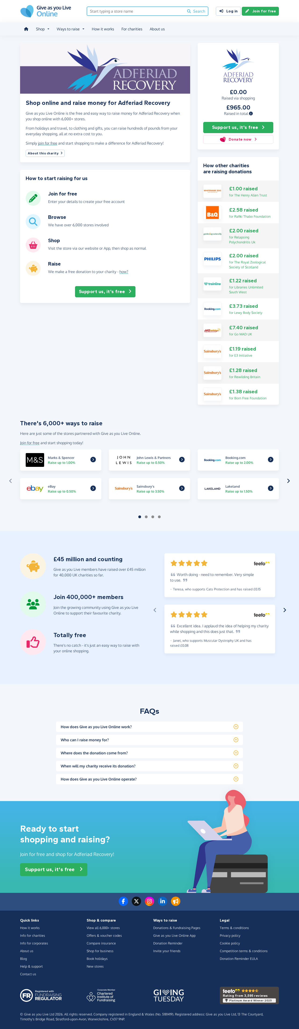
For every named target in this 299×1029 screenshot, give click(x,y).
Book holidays (97, 959)
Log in (232, 11)
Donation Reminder (167, 943)
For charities (131, 29)
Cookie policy (230, 943)
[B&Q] (212, 212)
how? (123, 271)
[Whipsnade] (212, 190)
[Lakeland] (270, 489)
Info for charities (32, 935)
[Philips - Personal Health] (212, 258)
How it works (103, 29)
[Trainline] (212, 283)
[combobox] (135, 11)
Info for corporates (34, 943)
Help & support (31, 966)
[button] (251, 113)
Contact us (28, 974)
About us (157, 29)
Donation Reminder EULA (239, 959)
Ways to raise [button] (68, 29)
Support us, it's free (235, 127)
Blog (23, 959)
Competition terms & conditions (244, 951)
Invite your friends (167, 951)
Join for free (264, 11)
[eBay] (93, 489)
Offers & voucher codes (104, 935)
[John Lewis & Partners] (182, 460)
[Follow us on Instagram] (149, 904)
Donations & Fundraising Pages (176, 928)
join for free (47, 143)
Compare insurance (101, 943)
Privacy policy (230, 935)
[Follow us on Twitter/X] (136, 904)
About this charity (43, 153)
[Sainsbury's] (212, 351)
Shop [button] (40, 29)
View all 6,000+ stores (103, 928)
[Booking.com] (212, 308)
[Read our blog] (175, 904)
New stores (95, 966)
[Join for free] (33, 204)
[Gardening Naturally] (212, 233)
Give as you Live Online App (174, 935)
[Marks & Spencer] (93, 460)
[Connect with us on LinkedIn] (162, 904)
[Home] (26, 28)
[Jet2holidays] (212, 329)
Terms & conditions (234, 928)
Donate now (240, 139)
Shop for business (100, 951)
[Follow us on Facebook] (123, 904)
